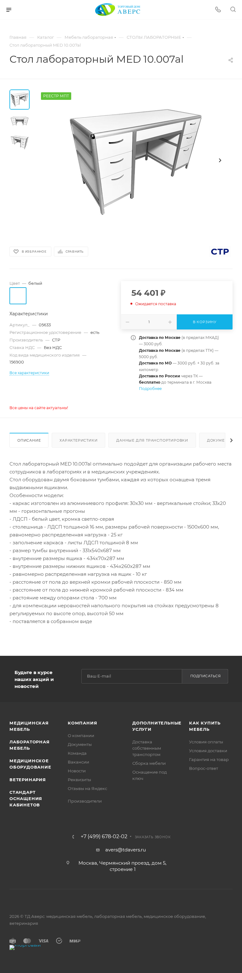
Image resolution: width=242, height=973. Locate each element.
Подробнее (150, 388)
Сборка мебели (149, 763)
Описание (29, 440)
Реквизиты (79, 779)
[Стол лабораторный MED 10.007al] (134, 160)
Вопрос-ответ (203, 768)
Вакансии (78, 761)
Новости (77, 770)
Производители (85, 801)
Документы (220, 440)
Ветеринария (27, 779)
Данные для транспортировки (152, 440)
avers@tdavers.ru (125, 850)
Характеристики (78, 440)
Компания (82, 722)
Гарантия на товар (209, 759)
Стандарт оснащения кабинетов (25, 798)
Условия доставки (208, 750)
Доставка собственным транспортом (146, 748)
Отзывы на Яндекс (87, 788)
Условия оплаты (206, 741)
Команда (77, 753)
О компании (81, 735)
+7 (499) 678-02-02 (104, 836)
